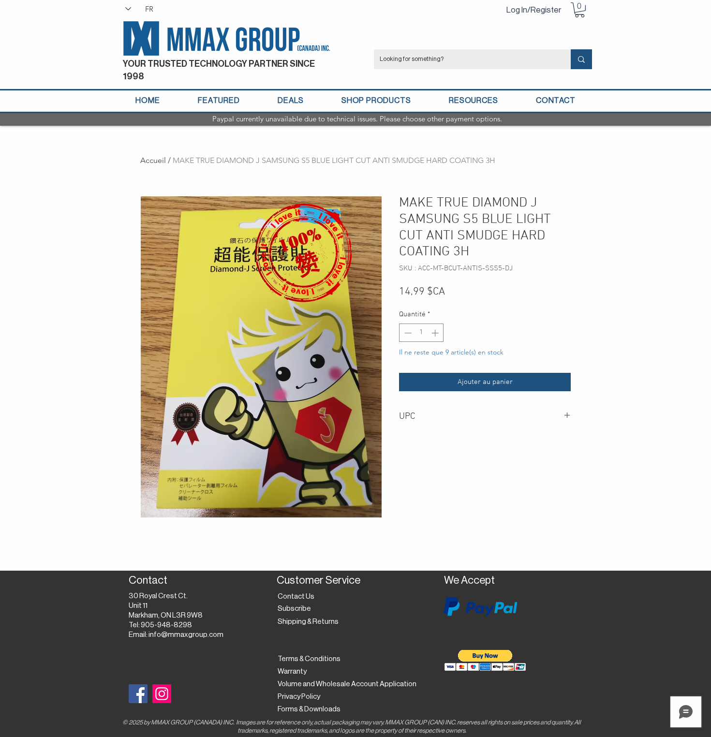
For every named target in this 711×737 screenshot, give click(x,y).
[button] (580, 9)
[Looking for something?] (581, 59)
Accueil (153, 160)
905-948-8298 (166, 625)
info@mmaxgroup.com (185, 634)
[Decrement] (407, 333)
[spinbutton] (422, 333)
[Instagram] (161, 693)
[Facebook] (138, 693)
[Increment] (436, 333)
